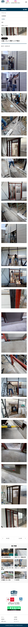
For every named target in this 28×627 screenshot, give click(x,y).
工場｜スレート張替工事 (20, 567)
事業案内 (2, 619)
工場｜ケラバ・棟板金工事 (20, 557)
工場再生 (3, 19)
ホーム (2, 617)
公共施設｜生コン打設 (5, 579)
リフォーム (3, 12)
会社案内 (15, 617)
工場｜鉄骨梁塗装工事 (5, 557)
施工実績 (15, 619)
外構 (2, 22)
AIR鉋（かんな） (4, 25)
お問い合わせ (3, 621)
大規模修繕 (3, 15)
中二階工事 (17, 579)
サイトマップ (16, 621)
